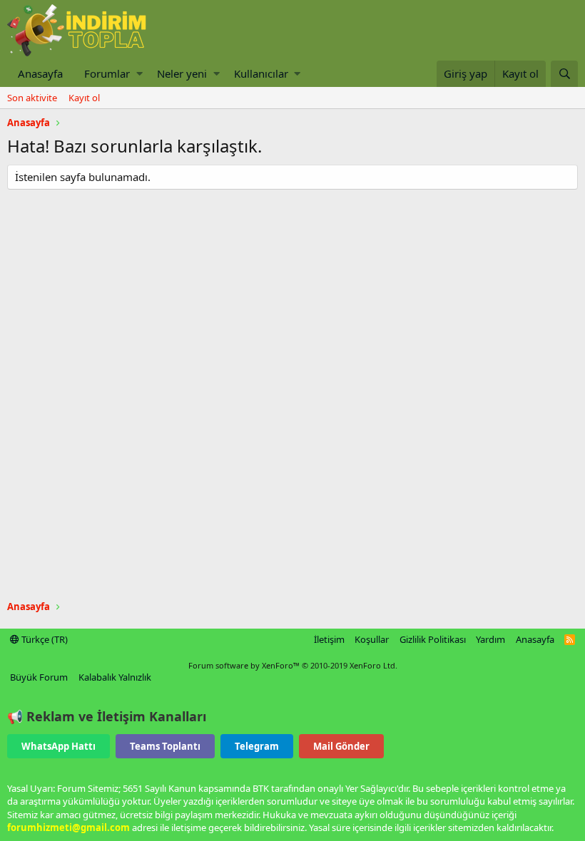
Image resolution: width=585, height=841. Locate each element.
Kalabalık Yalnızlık (114, 677)
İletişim (329, 639)
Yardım (490, 639)
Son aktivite (32, 97)
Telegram (257, 746)
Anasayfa (40, 73)
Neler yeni (182, 73)
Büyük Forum (39, 677)
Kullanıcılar (261, 73)
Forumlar (107, 73)
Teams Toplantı (165, 746)
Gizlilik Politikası (433, 639)
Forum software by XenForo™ (292, 665)
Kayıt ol (84, 97)
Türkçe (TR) (43, 639)
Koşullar (372, 639)
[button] (139, 74)
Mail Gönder (341, 746)
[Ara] (564, 74)
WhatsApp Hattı (58, 746)
